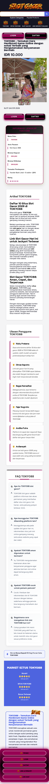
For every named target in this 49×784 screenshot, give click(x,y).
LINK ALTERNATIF (26, 771)
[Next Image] (45, 80)
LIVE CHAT (25, 777)
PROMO (26, 752)
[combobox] (22, 14)
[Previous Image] (4, 80)
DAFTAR (36, 35)
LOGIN (13, 35)
